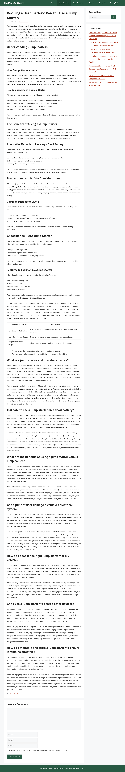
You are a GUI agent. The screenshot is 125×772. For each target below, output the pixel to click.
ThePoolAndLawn (14, 2)
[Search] (113, 17)
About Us (92, 3)
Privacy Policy (114, 3)
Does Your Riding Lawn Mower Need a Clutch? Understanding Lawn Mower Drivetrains (103, 36)
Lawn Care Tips (64, 3)
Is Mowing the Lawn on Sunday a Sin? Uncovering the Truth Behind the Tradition (103, 59)
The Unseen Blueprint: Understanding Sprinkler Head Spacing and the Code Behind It (103, 69)
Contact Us (102, 3)
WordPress (80, 768)
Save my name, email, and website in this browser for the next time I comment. (38, 750)
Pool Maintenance (79, 3)
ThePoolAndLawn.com (60, 768)
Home (53, 3)
